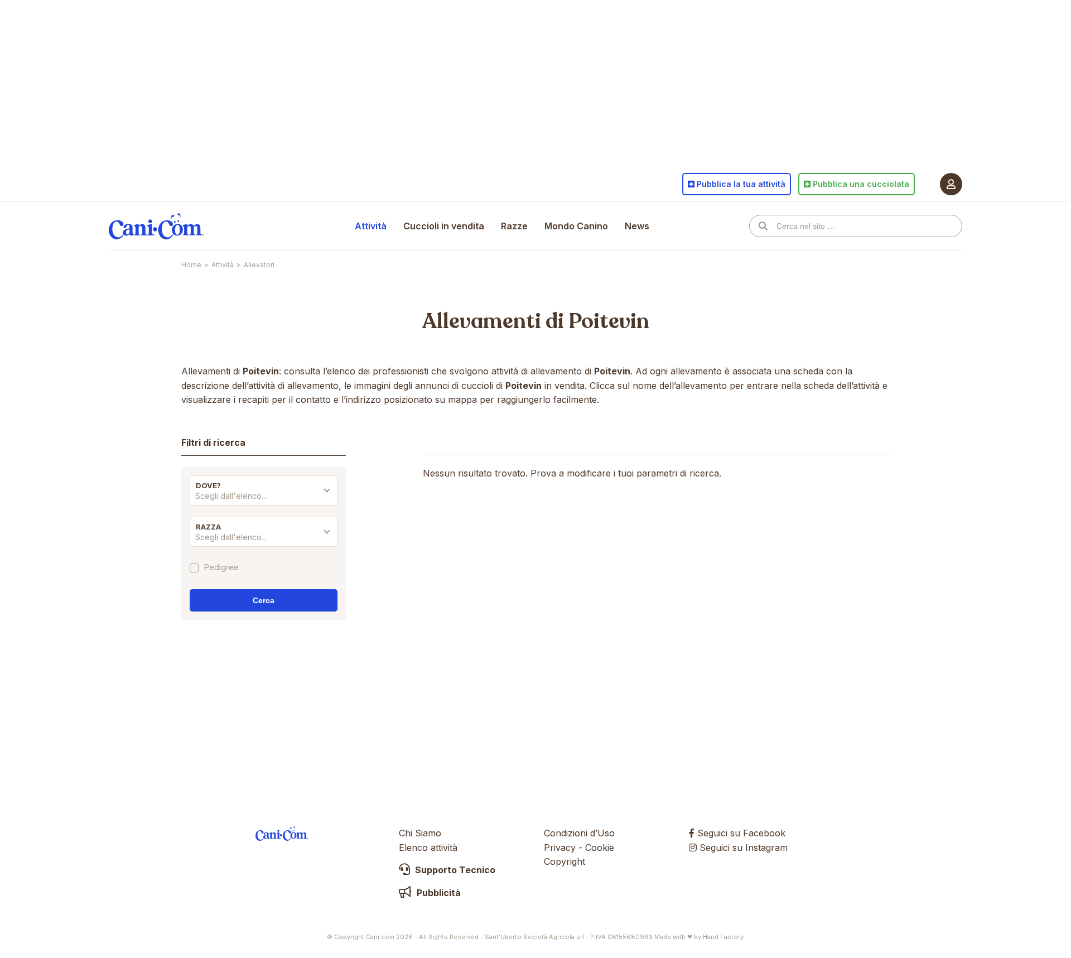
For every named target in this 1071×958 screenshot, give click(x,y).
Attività (371, 226)
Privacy (560, 847)
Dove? (208, 485)
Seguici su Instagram (742, 847)
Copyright (564, 861)
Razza (208, 526)
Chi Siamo (420, 833)
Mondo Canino (576, 226)
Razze (514, 226)
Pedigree (221, 568)
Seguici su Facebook (739, 833)
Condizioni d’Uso (579, 833)
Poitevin (608, 321)
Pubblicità (437, 892)
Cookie (599, 847)
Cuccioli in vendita (443, 226)
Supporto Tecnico (454, 869)
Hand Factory (723, 937)
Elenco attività (428, 847)
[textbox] (263, 496)
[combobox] (263, 499)
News (637, 226)
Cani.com (156, 226)
